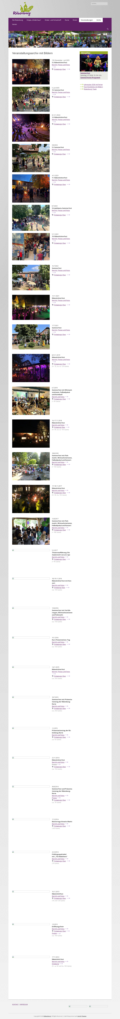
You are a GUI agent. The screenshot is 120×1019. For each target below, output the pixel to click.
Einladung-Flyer (59, 427)
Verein (14, 24)
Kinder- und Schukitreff (53, 20)
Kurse (67, 20)
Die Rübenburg (17, 20)
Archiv (99, 20)
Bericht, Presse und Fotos (61, 65)
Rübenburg (47, 1016)
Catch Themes (81, 1016)
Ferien (75, 20)
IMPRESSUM (24, 1004)
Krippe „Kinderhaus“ (34, 20)
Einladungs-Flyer (60, 69)
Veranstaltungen (87, 20)
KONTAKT (15, 1004)
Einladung (55, 964)
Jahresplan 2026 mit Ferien (93, 85)
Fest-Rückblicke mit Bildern (93, 87)
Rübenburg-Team (90, 89)
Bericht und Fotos (58, 397)
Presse (54, 798)
